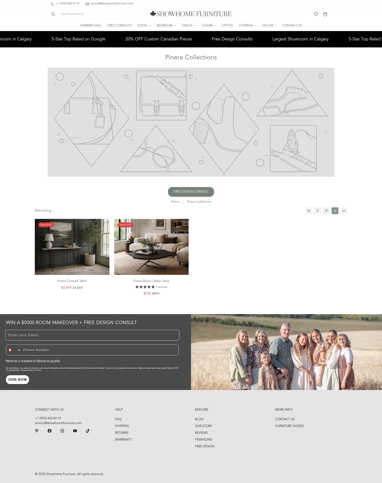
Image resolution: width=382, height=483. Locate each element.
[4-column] (335, 210)
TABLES (187, 25)
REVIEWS (201, 433)
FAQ (118, 419)
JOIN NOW (17, 379)
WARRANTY (123, 439)
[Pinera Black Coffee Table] (151, 247)
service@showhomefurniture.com (58, 423)
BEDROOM (164, 25)
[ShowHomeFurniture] (50, 431)
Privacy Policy (27, 370)
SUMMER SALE (90, 25)
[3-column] (326, 210)
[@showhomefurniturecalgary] (88, 431)
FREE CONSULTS (119, 25)
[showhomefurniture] (37, 431)
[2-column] (317, 210)
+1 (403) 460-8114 (48, 418)
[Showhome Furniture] (191, 14)
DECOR (267, 25)
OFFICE (227, 25)
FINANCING (203, 439)
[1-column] (308, 210)
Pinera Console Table (72, 281)
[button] (325, 14)
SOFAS (142, 25)
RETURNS (122, 433)
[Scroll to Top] (374, 461)
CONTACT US (292, 25)
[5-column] (343, 210)
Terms (38, 370)
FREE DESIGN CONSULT (191, 191)
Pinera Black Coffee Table (151, 281)
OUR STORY (203, 426)
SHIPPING (122, 426)
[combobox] (13, 350)
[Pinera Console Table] (72, 247)
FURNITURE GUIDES (289, 426)
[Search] (53, 14)
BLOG (199, 419)
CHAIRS (207, 25)
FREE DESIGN (204, 446)
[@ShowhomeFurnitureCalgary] (75, 431)
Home (175, 201)
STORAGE (246, 25)
